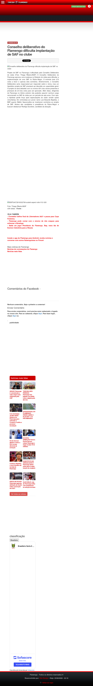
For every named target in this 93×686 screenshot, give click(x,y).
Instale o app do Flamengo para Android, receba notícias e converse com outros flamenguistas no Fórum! (30, 239)
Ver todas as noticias (18, 494)
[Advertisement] (46, 24)
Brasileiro (14, 540)
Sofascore (31, 670)
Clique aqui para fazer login (80, 6)
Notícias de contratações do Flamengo (22, 249)
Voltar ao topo (47, 682)
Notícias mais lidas (14, 251)
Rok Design (43, 678)
